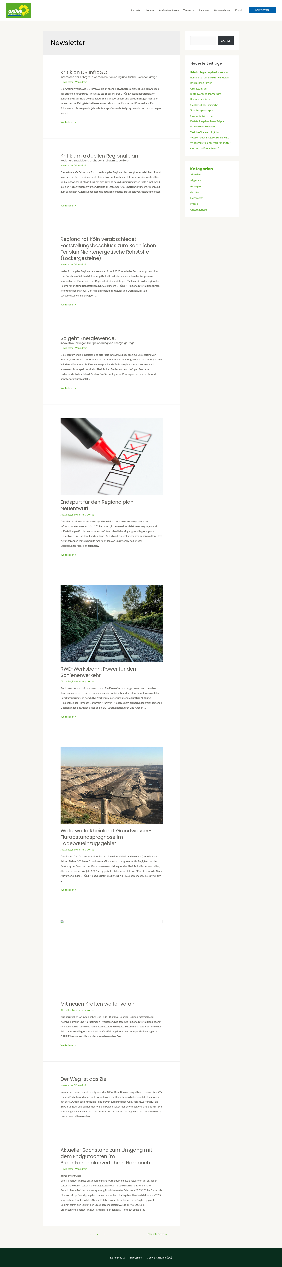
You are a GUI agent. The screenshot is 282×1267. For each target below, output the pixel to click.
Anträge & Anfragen (168, 10)
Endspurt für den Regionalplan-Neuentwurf (98, 505)
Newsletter (67, 81)
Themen (187, 10)
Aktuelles (66, 514)
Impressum (135, 1257)
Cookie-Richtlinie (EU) (159, 1257)
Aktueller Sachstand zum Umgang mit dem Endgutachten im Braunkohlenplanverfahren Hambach (106, 1156)
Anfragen (195, 186)
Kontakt (239, 10)
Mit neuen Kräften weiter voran (97, 1003)
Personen (204, 10)
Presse (194, 203)
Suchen (226, 40)
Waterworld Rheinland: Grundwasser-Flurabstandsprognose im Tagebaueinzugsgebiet (106, 837)
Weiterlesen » (68, 121)
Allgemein (196, 180)
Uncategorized (198, 209)
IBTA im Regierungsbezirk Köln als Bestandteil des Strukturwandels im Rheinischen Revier (210, 77)
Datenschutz (117, 1257)
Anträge (194, 191)
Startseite (135, 10)
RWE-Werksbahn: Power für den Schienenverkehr (98, 672)
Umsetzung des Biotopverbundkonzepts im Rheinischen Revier (205, 93)
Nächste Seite (157, 1234)
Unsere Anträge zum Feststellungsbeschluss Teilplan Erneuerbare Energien (207, 121)
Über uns (149, 10)
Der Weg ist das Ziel (84, 1079)
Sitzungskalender (222, 10)
